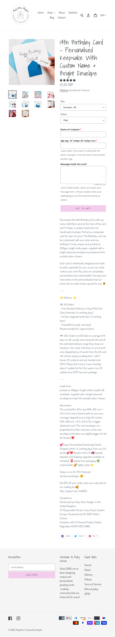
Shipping (64, 90)
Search (87, 565)
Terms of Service (92, 584)
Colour (63, 114)
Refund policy (91, 589)
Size (62, 101)
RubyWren (20, 629)
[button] (68, 80)
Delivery (88, 574)
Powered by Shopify (33, 629)
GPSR (87, 593)
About (87, 569)
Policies (88, 579)
